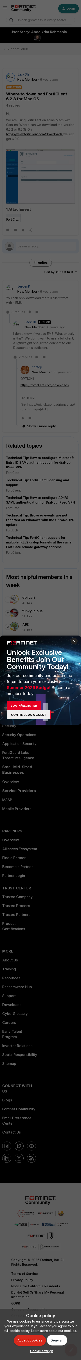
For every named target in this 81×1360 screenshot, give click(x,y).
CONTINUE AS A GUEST (28, 714)
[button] (40, 1351)
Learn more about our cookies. (54, 1331)
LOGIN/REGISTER (24, 705)
